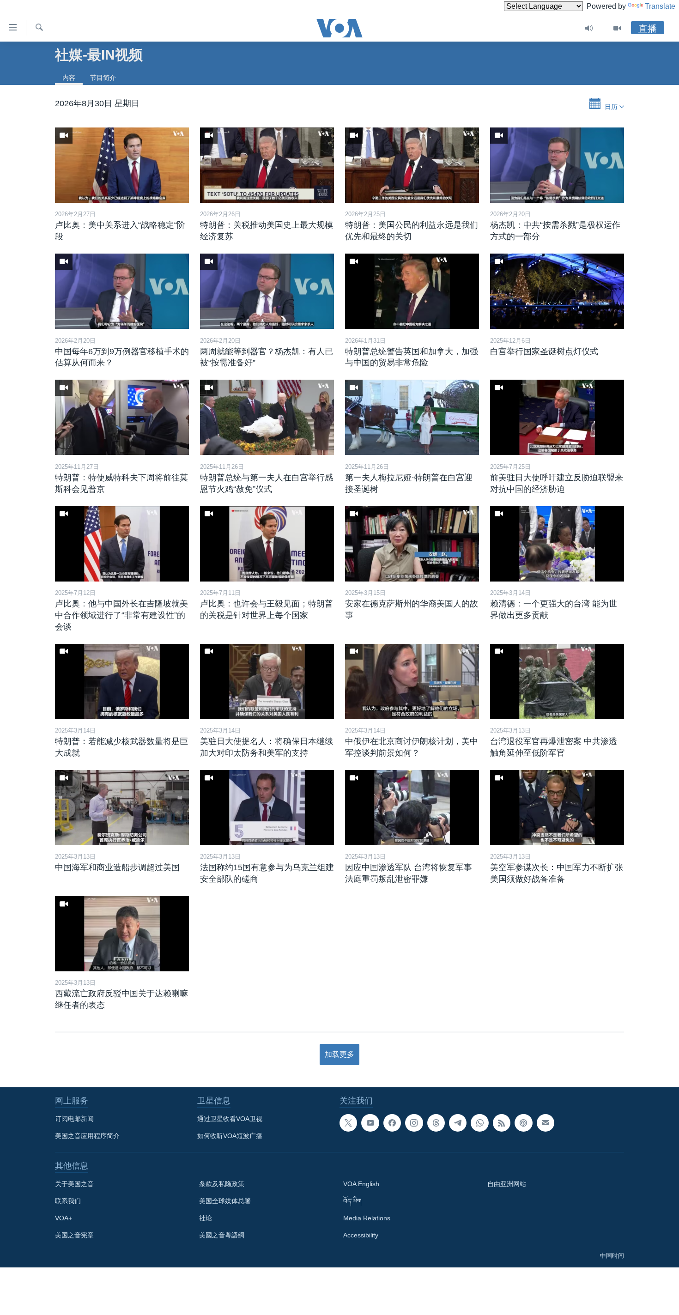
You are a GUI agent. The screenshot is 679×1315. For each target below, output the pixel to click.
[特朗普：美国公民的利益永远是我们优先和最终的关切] (412, 165)
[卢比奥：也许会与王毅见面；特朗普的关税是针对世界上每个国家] (267, 544)
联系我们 (68, 1201)
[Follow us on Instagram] (414, 1123)
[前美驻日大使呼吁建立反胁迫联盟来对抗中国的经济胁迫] (557, 417)
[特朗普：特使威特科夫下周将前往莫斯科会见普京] (122, 417)
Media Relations (366, 1218)
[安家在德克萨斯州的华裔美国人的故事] (412, 544)
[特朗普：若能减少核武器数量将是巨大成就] (122, 681)
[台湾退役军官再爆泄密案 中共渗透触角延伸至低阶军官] (557, 681)
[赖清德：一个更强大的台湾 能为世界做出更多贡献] (557, 544)
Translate (660, 6)
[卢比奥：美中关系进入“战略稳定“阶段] (122, 165)
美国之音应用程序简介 (87, 1135)
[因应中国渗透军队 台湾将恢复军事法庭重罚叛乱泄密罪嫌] (412, 807)
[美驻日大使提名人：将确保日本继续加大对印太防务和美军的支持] (267, 681)
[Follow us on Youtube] (370, 1123)
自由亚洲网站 (506, 1184)
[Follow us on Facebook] (392, 1123)
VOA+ (63, 1218)
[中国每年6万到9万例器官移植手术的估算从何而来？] (122, 291)
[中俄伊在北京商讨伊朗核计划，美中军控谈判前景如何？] (412, 681)
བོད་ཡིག (352, 1201)
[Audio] (589, 28)
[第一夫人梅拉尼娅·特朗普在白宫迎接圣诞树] (412, 417)
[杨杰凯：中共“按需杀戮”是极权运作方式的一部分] (557, 165)
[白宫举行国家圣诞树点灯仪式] (557, 291)
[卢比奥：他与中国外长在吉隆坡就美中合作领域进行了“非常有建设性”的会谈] (122, 544)
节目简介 (103, 77)
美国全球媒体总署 (225, 1201)
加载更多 (339, 1054)
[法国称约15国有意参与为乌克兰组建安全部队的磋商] (267, 807)
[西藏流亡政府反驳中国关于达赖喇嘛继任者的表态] (122, 933)
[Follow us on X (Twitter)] (348, 1123)
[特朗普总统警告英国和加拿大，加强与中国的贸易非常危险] (412, 291)
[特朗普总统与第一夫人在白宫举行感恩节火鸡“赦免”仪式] (267, 417)
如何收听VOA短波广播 (229, 1135)
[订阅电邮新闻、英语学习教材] (545, 1123)
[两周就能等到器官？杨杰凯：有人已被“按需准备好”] (267, 291)
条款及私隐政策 (221, 1184)
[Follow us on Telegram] (458, 1123)
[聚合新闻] (501, 1123)
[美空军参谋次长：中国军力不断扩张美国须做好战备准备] (557, 807)
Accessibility (360, 1235)
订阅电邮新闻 (74, 1118)
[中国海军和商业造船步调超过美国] (122, 807)
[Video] (617, 28)
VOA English (361, 1184)
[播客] (523, 1123)
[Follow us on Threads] (436, 1123)
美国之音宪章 (74, 1235)
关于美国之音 (74, 1184)
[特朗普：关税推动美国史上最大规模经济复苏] (267, 165)
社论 (205, 1218)
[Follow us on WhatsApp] (479, 1123)
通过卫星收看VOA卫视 (229, 1118)
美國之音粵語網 (221, 1235)
